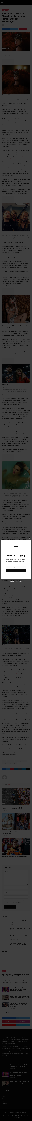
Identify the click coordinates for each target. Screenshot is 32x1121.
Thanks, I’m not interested (16, 581)
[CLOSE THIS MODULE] (30, 538)
